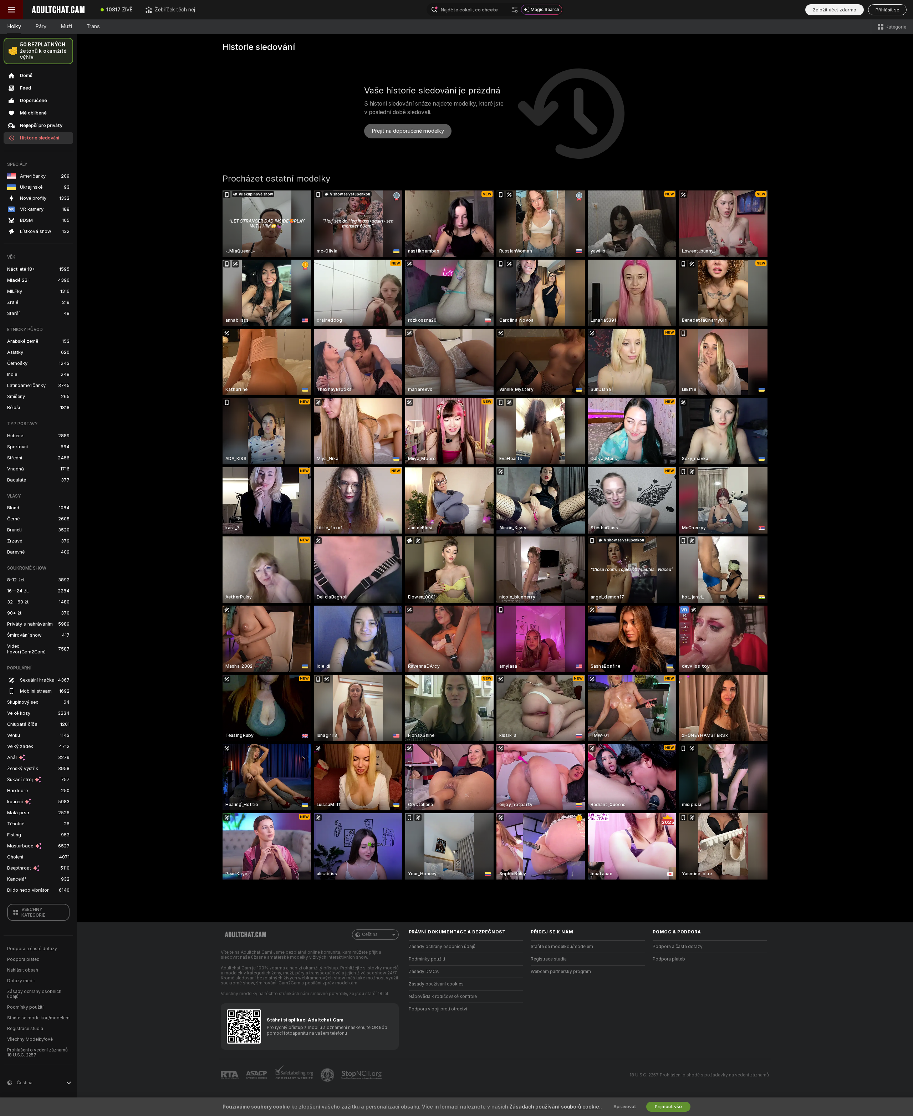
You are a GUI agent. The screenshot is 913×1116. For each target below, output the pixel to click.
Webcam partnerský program (561, 971)
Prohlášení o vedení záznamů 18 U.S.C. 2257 (37, 1053)
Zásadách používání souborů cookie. (555, 1107)
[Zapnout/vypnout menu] (11, 9)
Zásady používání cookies (436, 984)
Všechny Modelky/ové (30, 1039)
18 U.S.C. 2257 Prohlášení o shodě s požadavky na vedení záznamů (699, 1074)
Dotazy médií (21, 980)
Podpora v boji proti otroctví (438, 1009)
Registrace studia (25, 1028)
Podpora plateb (23, 959)
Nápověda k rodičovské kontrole (443, 996)
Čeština (370, 934)
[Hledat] (515, 10)
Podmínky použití (25, 1007)
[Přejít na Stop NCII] (362, 1075)
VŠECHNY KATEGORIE (33, 912)
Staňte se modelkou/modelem (38, 1017)
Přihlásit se (887, 9)
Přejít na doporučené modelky (408, 131)
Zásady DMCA (424, 971)
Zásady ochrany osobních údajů (34, 994)
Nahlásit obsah (22, 970)
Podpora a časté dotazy (32, 948)
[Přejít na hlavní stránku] (58, 9)
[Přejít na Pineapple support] (328, 1075)
